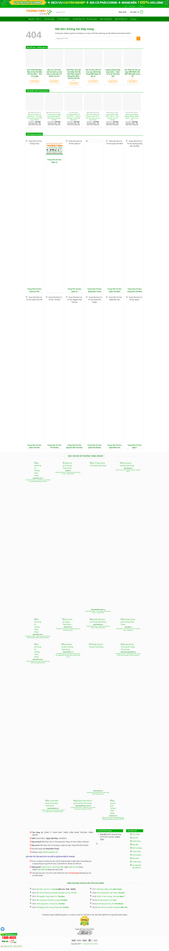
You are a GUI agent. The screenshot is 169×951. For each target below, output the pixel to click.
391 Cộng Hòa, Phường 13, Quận (52, 900)
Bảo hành (135, 858)
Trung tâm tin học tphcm (90, 944)
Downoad (133, 19)
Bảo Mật (135, 844)
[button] (122, 12)
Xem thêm (34, 81)
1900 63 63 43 (47, 867)
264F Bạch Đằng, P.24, (109, 889)
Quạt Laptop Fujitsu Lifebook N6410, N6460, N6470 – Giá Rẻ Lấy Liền (131, 117)
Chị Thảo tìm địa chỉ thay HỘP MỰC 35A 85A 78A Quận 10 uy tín (132, 73)
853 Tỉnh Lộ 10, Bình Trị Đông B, (112, 907)
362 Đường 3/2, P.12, (107, 900)
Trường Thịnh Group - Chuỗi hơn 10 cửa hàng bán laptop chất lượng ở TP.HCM (38, 480)
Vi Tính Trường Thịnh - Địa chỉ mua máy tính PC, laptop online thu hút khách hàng (53, 810)
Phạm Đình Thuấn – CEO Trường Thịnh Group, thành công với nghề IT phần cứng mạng (128, 654)
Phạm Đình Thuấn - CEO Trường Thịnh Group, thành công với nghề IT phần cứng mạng (38, 637)
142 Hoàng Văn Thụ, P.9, (110, 904)
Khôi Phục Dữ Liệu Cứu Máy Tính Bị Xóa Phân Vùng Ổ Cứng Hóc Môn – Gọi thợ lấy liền (73, 74)
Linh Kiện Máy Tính (79, 19)
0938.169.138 (7, 946)
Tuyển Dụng (136, 862)
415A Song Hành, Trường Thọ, (51, 904)
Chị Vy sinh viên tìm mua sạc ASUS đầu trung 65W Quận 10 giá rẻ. (93, 73)
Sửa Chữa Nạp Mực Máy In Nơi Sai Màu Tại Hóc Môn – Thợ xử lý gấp (34, 73)
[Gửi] (113, 12)
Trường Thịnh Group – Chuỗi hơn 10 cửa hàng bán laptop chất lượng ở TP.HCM (83, 808)
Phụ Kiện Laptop (92, 19)
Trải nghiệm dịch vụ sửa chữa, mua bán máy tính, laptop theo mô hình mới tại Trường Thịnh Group (68, 655)
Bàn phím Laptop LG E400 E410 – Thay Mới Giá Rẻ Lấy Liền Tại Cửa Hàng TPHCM (34, 117)
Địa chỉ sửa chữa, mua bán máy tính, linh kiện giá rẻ (128, 470)
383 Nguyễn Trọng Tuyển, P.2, (51, 896)
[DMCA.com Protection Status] (84, 921)
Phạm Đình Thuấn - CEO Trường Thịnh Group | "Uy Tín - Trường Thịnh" (67, 473)
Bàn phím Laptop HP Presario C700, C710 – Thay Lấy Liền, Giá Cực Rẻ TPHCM (93, 117)
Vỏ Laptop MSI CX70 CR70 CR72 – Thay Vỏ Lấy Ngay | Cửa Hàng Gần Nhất (73, 117)
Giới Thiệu (132, 6)
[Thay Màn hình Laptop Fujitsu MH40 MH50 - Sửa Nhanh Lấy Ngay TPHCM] (54, 102)
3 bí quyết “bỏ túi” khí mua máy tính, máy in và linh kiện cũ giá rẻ (68, 629)
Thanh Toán (136, 851)
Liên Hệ (141, 6)
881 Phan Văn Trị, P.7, (47, 889)
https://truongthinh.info (50, 852)
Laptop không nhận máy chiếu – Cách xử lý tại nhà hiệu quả (112, 73)
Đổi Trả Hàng (137, 848)
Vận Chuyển (136, 855)
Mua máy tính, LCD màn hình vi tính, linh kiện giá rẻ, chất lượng (128, 629)
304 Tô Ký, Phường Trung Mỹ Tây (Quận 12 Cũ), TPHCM (56, 893)
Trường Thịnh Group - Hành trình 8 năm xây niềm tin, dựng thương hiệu (98, 627)
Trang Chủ (31, 19)
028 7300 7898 (58, 867)
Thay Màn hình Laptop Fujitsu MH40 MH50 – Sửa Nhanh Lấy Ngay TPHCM (54, 117)
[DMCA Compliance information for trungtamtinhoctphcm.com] (84, 932)
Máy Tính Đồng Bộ (106, 19)
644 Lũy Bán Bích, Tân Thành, (111, 893)
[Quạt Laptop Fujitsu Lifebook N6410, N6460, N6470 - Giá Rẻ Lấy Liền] (132, 102)
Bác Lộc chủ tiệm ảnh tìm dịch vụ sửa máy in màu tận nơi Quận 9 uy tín (54, 73)
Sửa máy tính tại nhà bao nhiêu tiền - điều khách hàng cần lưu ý (98, 793)
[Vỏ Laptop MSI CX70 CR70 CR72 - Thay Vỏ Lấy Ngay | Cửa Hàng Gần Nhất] (73, 102)
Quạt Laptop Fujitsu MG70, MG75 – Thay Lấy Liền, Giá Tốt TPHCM (112, 117)
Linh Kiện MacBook (63, 19)
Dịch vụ (38, 19)
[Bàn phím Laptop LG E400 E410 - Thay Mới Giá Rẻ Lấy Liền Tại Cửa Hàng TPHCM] (34, 102)
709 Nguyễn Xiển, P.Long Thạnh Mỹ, (53, 907)
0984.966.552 (17, 946)
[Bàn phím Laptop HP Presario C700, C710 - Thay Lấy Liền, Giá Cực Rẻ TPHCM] (93, 102)
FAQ (125, 6)
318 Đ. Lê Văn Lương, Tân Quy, (111, 896)
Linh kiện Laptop (49, 19)
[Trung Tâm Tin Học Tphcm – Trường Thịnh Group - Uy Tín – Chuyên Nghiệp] (39, 12)
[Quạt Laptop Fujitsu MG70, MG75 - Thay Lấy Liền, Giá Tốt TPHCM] (112, 102)
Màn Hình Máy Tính (121, 19)
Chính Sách (136, 841)
